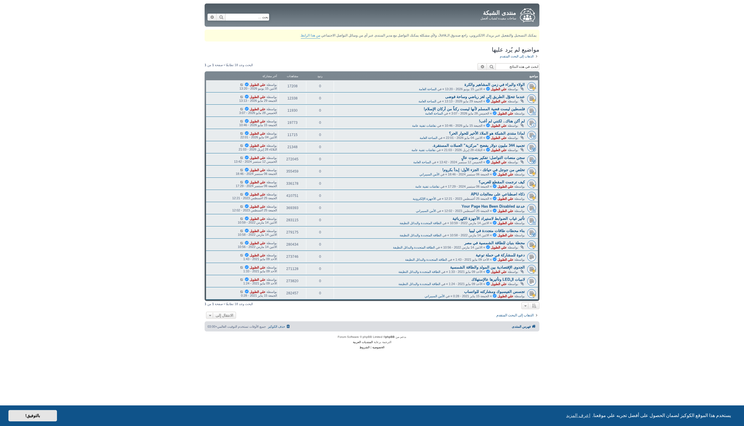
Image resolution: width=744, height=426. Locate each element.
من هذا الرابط (310, 35)
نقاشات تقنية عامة (424, 125)
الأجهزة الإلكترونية (424, 198)
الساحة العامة (428, 89)
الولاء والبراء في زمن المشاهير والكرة (494, 84)
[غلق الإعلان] (209, 33)
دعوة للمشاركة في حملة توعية (500, 255)
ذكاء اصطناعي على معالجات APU (498, 194)
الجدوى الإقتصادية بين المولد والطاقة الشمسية (487, 267)
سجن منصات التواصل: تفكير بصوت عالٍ (493, 157)
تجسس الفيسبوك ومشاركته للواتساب (494, 291)
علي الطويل (499, 89)
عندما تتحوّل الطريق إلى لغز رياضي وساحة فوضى (485, 97)
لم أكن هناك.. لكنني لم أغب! (502, 121)
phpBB (390, 336)
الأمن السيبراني (429, 174)
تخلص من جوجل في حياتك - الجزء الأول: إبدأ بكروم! (483, 170)
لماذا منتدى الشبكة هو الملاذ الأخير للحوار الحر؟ (487, 133)
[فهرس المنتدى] (527, 14)
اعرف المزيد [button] (578, 415)
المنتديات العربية (363, 342)
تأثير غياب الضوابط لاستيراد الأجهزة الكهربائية (489, 218)
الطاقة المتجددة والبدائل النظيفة (420, 223)
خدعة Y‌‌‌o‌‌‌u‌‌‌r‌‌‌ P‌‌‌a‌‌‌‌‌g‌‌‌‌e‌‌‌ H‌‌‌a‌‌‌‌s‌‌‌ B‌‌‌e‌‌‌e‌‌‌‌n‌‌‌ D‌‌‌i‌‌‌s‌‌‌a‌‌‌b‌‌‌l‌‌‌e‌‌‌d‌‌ (493, 206)
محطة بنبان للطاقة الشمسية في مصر (494, 243)
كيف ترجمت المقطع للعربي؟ (502, 182)
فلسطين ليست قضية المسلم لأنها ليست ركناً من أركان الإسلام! (474, 109)
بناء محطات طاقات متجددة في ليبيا (497, 231)
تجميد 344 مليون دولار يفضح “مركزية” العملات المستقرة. (478, 145)
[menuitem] (279, 326)
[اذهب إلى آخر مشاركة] (241, 84)
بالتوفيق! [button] (32, 415)
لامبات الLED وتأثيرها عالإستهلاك (498, 279)
